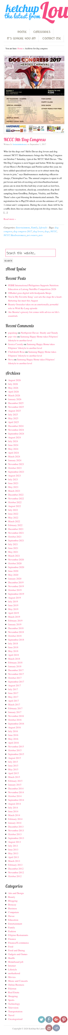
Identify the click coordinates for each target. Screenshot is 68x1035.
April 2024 (13, 452)
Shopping (13, 996)
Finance (12, 939)
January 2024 (14, 460)
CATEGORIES (41, 32)
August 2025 (14, 410)
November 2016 (16, 716)
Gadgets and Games (17, 954)
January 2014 (14, 822)
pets (41, 235)
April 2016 (13, 742)
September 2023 (16, 471)
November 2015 (16, 746)
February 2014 (15, 819)
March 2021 (14, 555)
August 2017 (14, 685)
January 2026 (14, 399)
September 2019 (16, 593)
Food (10, 946)
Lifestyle (43, 227)
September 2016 (16, 723)
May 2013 (13, 853)
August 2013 (14, 841)
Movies (12, 977)
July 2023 (13, 479)
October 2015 (15, 750)
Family (34, 227)
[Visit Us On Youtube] (49, 1030)
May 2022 (13, 517)
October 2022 (15, 502)
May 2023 (13, 487)
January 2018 (14, 666)
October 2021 (15, 536)
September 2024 (16, 433)
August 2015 (14, 758)
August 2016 (14, 727)
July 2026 (13, 384)
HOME (22, 32)
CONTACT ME (51, 38)
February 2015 (15, 780)
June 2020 (13, 571)
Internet (12, 965)
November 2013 (16, 830)
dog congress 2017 (22, 231)
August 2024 (14, 437)
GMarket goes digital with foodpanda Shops (29, 293)
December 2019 (16, 582)
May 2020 (13, 574)
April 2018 (13, 655)
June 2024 (13, 445)
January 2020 (14, 578)
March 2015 (14, 777)
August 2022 (14, 506)
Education (13, 919)
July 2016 (13, 731)
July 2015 (13, 761)
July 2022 (13, 510)
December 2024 (16, 426)
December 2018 (16, 628)
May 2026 (13, 387)
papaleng (12, 332)
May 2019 (13, 609)
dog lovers (38, 231)
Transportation (15, 1011)
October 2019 (15, 590)
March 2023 (14, 490)
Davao (11, 916)
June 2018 (13, 647)
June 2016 (13, 735)
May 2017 (13, 696)
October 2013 (15, 834)
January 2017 (14, 712)
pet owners (32, 235)
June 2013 (13, 849)
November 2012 (16, 872)
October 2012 (15, 876)
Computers (13, 912)
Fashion (12, 931)
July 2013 (13, 845)
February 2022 (15, 525)
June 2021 (13, 548)
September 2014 (16, 800)
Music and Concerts (18, 980)
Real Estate (13, 992)
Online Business (16, 984)
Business (12, 908)
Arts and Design (16, 893)
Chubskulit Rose (16, 351)
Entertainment (23, 227)
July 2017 (13, 689)
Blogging (13, 900)
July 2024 (13, 441)
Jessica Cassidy (15, 344)
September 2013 (16, 838)
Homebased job (15, 961)
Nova (10, 359)
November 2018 (16, 632)
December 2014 (16, 788)
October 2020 (15, 563)
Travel (11, 1015)
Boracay (12, 904)
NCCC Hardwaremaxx (15, 235)
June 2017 (13, 693)
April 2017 (13, 700)
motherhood (14, 973)
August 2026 (14, 380)
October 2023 (15, 468)
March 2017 (14, 704)
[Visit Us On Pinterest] (63, 1022)
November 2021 (16, 532)
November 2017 (16, 674)
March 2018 (14, 658)
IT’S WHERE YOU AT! (21, 38)
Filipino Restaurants (18, 935)
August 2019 (14, 597)
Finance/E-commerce (18, 942)
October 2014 (15, 796)
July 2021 (13, 544)
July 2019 (13, 601)
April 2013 (13, 857)
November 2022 (16, 498)
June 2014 (13, 811)
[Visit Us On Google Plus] (56, 1022)
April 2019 (13, 613)
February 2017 (15, 708)
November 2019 (16, 586)
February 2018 (15, 662)
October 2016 (15, 719)
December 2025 (16, 403)
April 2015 (13, 773)
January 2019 (14, 624)
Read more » (10, 219)
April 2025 (13, 422)
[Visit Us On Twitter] (41, 1022)
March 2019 (14, 616)
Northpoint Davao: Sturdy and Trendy (39, 332)
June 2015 (13, 765)
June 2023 (13, 483)
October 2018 (15, 635)
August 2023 (14, 475)
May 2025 (13, 418)
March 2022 (14, 521)
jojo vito (12, 336)
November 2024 (16, 429)
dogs (47, 231)
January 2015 (14, 784)
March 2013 (14, 861)
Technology (14, 1003)
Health (11, 958)
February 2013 (15, 864)
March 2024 (14, 456)
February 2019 (15, 620)
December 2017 (16, 670)
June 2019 (13, 605)
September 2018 (16, 639)
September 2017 (16, 681)
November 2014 (16, 792)
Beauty (11, 897)
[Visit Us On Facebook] (49, 1022)
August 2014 (14, 803)
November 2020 (16, 559)
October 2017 (15, 677)
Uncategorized (15, 1019)
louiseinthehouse (20, 144)
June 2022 (13, 513)
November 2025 (16, 406)
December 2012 (16, 868)
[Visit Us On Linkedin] (56, 1030)
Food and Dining (16, 950)
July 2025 (13, 414)
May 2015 (13, 769)
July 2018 (13, 643)
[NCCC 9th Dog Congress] (34, 94)
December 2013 (16, 826)
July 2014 (13, 807)
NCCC (53, 231)
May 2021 (13, 551)
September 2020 (16, 567)
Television (13, 1007)
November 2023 (16, 464)
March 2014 (14, 815)
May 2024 (13, 448)
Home (20, 48)
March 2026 (14, 395)
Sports (11, 1000)
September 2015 (16, 754)
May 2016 (13, 738)
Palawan (12, 988)
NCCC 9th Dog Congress (25, 139)
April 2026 (13, 391)
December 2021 (16, 529)
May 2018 (13, 651)
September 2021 (16, 540)
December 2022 (16, 494)
